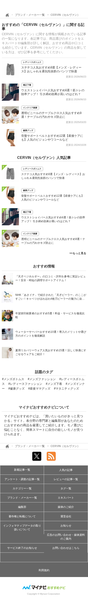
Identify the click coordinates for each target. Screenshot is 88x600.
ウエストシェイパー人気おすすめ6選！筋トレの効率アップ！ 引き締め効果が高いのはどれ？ (53, 219)
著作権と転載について (22, 516)
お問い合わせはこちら (65, 548)
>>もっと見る (77, 253)
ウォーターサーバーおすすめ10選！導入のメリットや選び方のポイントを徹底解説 (50, 333)
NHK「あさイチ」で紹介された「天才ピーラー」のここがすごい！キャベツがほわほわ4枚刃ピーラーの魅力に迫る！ (50, 297)
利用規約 (44, 570)
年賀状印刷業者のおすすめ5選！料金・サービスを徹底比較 (50, 315)
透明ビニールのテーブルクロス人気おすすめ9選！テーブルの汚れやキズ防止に (53, 240)
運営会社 (65, 516)
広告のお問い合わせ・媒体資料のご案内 (66, 536)
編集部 (22, 507)
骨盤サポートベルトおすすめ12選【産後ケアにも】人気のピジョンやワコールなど (52, 197)
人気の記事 (66, 470)
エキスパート (66, 497)
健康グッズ (28, 130)
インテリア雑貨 (30, 108)
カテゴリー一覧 (22, 488)
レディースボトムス (32, 62)
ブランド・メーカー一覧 (30, 14)
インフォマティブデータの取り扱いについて (22, 527)
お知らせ (65, 525)
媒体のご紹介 (66, 507)
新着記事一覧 (22, 469)
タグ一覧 (65, 488)
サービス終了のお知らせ (22, 548)
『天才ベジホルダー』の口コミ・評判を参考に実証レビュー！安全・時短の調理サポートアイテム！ (50, 278)
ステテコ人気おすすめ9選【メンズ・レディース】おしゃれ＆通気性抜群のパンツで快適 (53, 176)
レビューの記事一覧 (66, 479)
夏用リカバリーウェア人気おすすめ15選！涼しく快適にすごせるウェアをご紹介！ (50, 352)
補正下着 (27, 85)
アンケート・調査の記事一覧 (22, 479)
